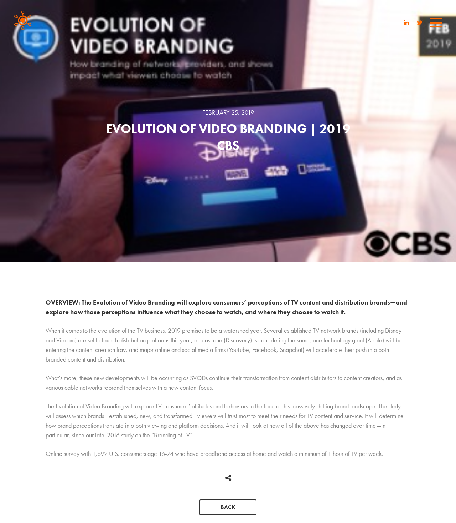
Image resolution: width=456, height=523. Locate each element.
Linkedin (406, 23)
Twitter (420, 23)
